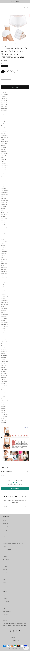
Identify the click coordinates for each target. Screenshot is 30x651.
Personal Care (6, 526)
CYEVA (4, 546)
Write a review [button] (15, 488)
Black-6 (19, 66)
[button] (1, 7)
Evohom (5, 566)
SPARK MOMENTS (7, 549)
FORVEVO (5, 586)
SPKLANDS (5, 556)
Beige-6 (12, 66)
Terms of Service (7, 611)
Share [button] (4, 475)
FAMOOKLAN (6, 563)
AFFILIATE (5, 615)
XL (16, 71)
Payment (5, 605)
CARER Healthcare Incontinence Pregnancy (13, 543)
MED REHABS (6, 559)
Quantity (3, 75)
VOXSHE (5, 579)
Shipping (5, 608)
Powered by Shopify (18, 648)
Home (4, 520)
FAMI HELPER (6, 553)
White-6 (4, 66)
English (14, 640)
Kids (4, 536)
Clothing (5, 530)
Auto (4, 533)
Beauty (4, 540)
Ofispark (5, 572)
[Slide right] (18, 43)
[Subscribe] (25, 506)
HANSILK (5, 569)
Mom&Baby (5, 523)
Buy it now (15, 87)
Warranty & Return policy (9, 601)
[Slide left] (11, 43)
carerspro (13, 648)
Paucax (4, 582)
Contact (5, 598)
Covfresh (5, 576)
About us (5, 595)
